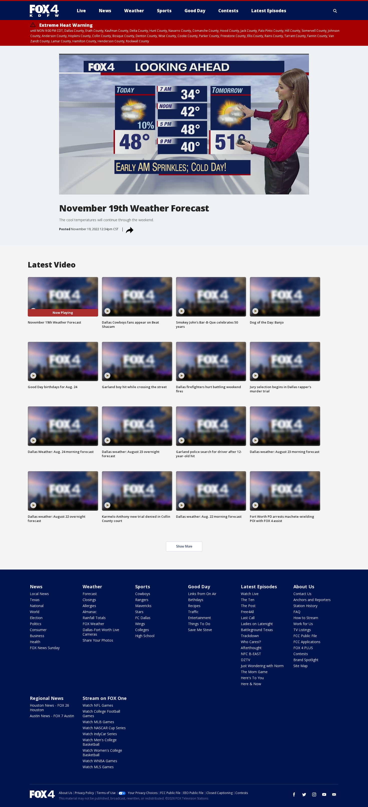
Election (36, 617)
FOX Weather (93, 623)
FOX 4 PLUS (303, 647)
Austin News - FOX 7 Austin (52, 715)
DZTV (245, 659)
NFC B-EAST (251, 653)
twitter (304, 794)
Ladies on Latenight (257, 623)
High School (144, 635)
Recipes (194, 605)
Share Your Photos (98, 640)
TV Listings (302, 629)
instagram (314, 794)
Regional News (46, 698)
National (37, 605)
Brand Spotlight (305, 659)
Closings (89, 599)
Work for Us (303, 623)
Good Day (199, 587)
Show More (184, 546)
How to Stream (305, 617)
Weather (92, 587)
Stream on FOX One (105, 698)
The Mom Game (254, 671)
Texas (35, 599)
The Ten (247, 599)
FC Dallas (142, 617)
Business (37, 635)
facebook (294, 794)
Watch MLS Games (98, 766)
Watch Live (250, 593)
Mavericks (143, 605)
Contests (300, 653)
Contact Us (302, 593)
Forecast (90, 593)
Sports (142, 587)
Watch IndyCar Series (100, 733)
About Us (303, 587)
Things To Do (199, 623)
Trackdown (250, 635)
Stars (139, 611)
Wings (140, 623)
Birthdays (195, 599)
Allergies (89, 605)
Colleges (142, 629)
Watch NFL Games (98, 705)
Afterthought (251, 647)
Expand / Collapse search (335, 11)
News (36, 587)
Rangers (141, 599)
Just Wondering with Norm (262, 665)
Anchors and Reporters (312, 599)
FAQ (296, 611)
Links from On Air (202, 593)
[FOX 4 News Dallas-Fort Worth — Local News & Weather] (46, 11)
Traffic (193, 611)
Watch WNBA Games (100, 760)
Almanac (90, 611)
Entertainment (199, 617)
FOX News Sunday (45, 647)
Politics (35, 623)
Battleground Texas (257, 629)
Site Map (300, 665)
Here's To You (252, 677)
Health (35, 641)
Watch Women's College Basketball (102, 752)
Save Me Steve (200, 629)
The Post (248, 605)
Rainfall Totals (94, 617)
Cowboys (142, 593)
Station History (305, 605)
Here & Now (251, 683)
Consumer (38, 629)
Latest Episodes (259, 587)
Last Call (248, 617)
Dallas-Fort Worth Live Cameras (101, 632)
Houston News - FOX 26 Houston (49, 707)
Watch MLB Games (98, 721)
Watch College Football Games (101, 713)
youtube (324, 794)
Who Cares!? (251, 641)
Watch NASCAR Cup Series (104, 727)
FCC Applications (306, 641)
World (34, 611)
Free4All (247, 611)
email (334, 794)
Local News (39, 593)
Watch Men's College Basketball (100, 742)
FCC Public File (305, 635)
